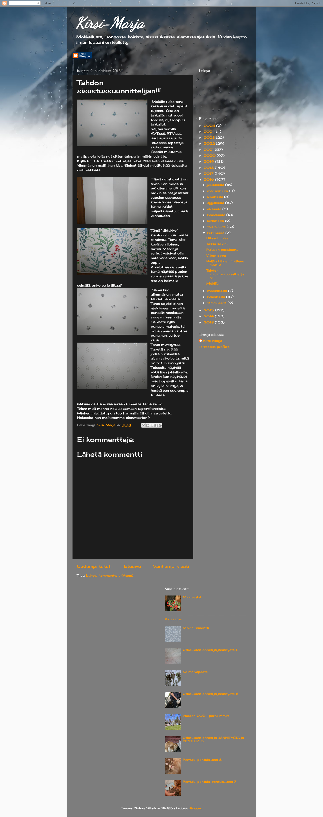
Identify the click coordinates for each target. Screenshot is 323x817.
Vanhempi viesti (171, 566)
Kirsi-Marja (110, 23)
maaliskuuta (217, 290)
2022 (210, 143)
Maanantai (192, 597)
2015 (209, 310)
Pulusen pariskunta (222, 249)
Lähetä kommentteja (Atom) (109, 575)
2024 (210, 131)
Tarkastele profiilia (214, 347)
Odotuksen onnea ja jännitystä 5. (211, 693)
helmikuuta (216, 297)
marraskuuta (218, 191)
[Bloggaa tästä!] (147, 425)
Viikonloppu (216, 255)
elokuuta (214, 209)
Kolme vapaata (195, 672)
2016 (209, 179)
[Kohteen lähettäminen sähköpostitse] (143, 425)
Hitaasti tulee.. (218, 238)
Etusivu (132, 566)
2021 (209, 149)
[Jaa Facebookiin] (156, 425)
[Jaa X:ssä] (152, 425)
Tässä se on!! (217, 244)
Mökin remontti (196, 628)
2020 (210, 155)
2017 (209, 173)
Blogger (195, 808)
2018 (209, 167)
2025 (210, 125)
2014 (209, 316)
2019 (209, 161)
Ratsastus (173, 619)
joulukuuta (216, 185)
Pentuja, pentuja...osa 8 (202, 759)
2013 (209, 322)
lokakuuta (215, 197)
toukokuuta (217, 227)
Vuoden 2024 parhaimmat (206, 715)
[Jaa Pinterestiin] (160, 425)
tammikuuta (217, 303)
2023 (210, 137)
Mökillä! (213, 283)
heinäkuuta (216, 215)
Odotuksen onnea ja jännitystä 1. (210, 650)
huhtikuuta (216, 233)
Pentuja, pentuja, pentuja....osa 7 (209, 781)
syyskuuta (216, 203)
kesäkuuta (216, 221)
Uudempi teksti (94, 566)
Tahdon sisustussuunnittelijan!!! (225, 274)
